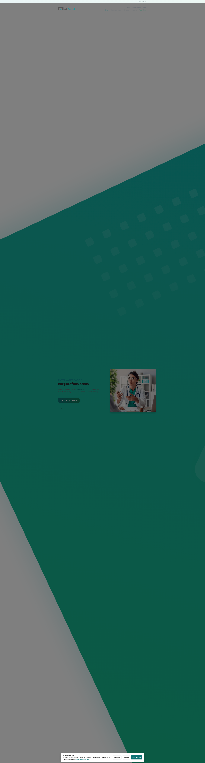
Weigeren (126, 757)
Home (106, 10)
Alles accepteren (136, 757)
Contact (134, 10)
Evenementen (136, 7)
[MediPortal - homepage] (66, 9)
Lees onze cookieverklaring (82, 759)
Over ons (126, 10)
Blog (128, 7)
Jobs (144, 7)
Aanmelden (142, 10)
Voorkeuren (117, 757)
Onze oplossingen (116, 10)
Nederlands (142, 1)
